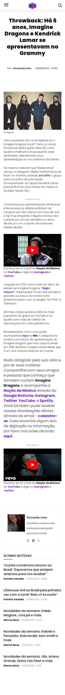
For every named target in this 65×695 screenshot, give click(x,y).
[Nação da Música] (32, 6)
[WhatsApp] (18, 77)
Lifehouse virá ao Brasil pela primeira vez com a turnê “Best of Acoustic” (32, 592)
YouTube (14, 272)
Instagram (41, 272)
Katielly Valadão (14, 578)
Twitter (9, 276)
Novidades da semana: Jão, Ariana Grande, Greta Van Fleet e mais (31, 658)
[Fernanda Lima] (16, 528)
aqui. (8, 436)
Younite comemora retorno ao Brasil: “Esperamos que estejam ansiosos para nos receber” (28, 569)
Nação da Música (20, 390)
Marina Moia (11, 620)
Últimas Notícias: (18, 556)
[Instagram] (28, 539)
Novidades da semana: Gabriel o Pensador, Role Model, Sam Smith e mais (31, 635)
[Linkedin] (51, 77)
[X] (27, 77)
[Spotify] (33, 539)
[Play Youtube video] (32, 250)
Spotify (46, 400)
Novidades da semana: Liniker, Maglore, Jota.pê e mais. (27, 613)
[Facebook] (35, 77)
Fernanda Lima (22, 68)
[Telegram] (43, 77)
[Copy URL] (60, 77)
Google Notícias (19, 395)
